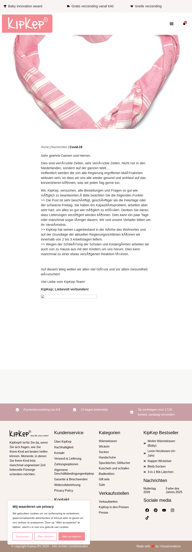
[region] (49, 522)
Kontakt (59, 453)
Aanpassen (22, 536)
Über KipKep (62, 441)
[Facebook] (147, 510)
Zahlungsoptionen (66, 464)
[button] (171, 24)
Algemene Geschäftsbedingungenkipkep (73, 471)
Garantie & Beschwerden (71, 479)
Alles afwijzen (46, 536)
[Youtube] (164, 510)
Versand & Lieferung (67, 458)
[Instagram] (172, 510)
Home (45, 147)
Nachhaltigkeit (63, 447)
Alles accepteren (72, 536)
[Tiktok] (147, 518)
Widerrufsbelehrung (67, 485)
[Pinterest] (155, 510)
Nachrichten (96, 77)
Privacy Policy (63, 490)
